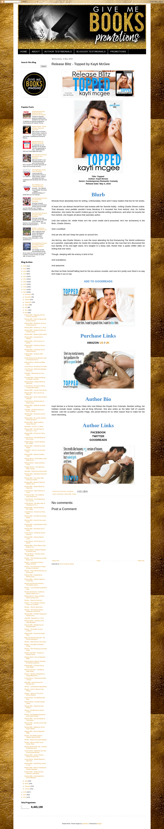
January (27, 789)
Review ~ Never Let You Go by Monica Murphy (34, 694)
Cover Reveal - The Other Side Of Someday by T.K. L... (35, 504)
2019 (25, 284)
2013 (25, 797)
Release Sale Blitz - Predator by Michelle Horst (34, 653)
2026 (25, 266)
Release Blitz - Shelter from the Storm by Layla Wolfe (34, 772)
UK (107, 342)
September (28, 302)
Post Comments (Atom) (67, 564)
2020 (25, 282)
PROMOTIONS (118, 51)
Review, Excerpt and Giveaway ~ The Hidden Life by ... (34, 584)
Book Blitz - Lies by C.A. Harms (34, 426)
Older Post (141, 561)
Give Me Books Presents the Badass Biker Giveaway (39, 214)
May (26, 312)
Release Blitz (67, 494)
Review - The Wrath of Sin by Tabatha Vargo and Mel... (33, 736)
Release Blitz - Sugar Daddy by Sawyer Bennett (34, 423)
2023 (25, 274)
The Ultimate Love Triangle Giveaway (37, 185)
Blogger (99, 823)
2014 (25, 795)
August (27, 305)
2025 (25, 268)
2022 (25, 276)
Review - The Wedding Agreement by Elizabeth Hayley (35, 715)
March (27, 783)
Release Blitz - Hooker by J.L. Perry (35, 327)
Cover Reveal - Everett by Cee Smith (36, 366)
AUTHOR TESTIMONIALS (58, 51)
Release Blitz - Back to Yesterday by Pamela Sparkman (35, 768)
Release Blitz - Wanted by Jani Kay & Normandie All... (35, 324)
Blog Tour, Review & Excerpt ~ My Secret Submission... (35, 638)
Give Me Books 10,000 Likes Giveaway (39, 170)
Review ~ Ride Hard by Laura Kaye (35, 642)
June (26, 310)
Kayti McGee (60, 494)
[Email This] (78, 491)
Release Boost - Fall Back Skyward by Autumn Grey (35, 550)
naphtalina (85, 823)
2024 (25, 271)
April (26, 781)
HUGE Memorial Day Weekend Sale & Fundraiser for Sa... (36, 358)
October (27, 299)
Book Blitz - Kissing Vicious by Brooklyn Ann (34, 683)
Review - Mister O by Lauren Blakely (36, 740)
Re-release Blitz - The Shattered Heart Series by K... (34, 495)
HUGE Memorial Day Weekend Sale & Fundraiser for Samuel (39, 113)
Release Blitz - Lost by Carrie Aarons (36, 390)
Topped (74, 494)
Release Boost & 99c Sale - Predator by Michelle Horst (36, 747)
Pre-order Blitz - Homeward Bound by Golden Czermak (35, 378)
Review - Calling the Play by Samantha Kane (39, 229)
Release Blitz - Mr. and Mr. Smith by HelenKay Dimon (35, 418)
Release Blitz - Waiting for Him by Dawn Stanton (35, 728)
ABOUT (36, 51)
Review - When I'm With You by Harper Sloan (34, 743)
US (101, 342)
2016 (25, 292)
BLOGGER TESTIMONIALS (91, 51)
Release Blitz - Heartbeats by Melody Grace (33, 575)
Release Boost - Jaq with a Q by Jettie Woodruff (34, 621)
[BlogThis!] (80, 491)
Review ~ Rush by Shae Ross (34, 607)
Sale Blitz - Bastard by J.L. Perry (34, 618)
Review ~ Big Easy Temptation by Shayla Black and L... (35, 674)
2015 (25, 792)
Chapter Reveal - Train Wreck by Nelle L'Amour (34, 467)
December (28, 294)
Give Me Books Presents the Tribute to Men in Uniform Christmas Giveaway (39, 245)
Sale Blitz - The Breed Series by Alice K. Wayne (34, 410)
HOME (23, 51)
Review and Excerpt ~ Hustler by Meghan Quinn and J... (34, 592)
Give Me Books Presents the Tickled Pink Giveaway (39, 199)
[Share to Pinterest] (87, 491)
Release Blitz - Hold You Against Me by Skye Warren (35, 319)
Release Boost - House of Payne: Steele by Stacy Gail (39, 128)
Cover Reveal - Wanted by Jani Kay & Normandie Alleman (35, 751)
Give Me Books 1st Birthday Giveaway (37, 142)
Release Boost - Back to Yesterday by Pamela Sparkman (35, 662)
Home (98, 561)
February (28, 786)
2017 (25, 289)
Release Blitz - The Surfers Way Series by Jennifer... (34, 478)
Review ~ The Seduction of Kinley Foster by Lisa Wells (35, 603)
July (26, 307)
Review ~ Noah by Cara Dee (33, 600)
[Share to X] (82, 491)
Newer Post (55, 561)
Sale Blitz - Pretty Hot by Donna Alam (36, 471)
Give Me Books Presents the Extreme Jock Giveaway (39, 156)
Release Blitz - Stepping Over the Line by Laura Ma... (35, 315)
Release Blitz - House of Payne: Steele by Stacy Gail (34, 755)
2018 (25, 287)
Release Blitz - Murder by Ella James (36, 334)
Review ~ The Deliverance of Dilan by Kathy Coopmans (35, 567)
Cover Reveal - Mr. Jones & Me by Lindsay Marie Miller (35, 386)
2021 (25, 279)
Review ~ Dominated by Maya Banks (36, 686)
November (28, 297)
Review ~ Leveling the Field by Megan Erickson (34, 563)
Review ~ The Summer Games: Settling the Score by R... (34, 610)
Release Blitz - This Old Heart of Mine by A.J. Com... (34, 429)
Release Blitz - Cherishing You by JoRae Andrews (35, 350)
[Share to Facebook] (84, 491)
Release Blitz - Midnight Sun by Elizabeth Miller (34, 625)
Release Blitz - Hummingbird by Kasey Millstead (34, 776)
